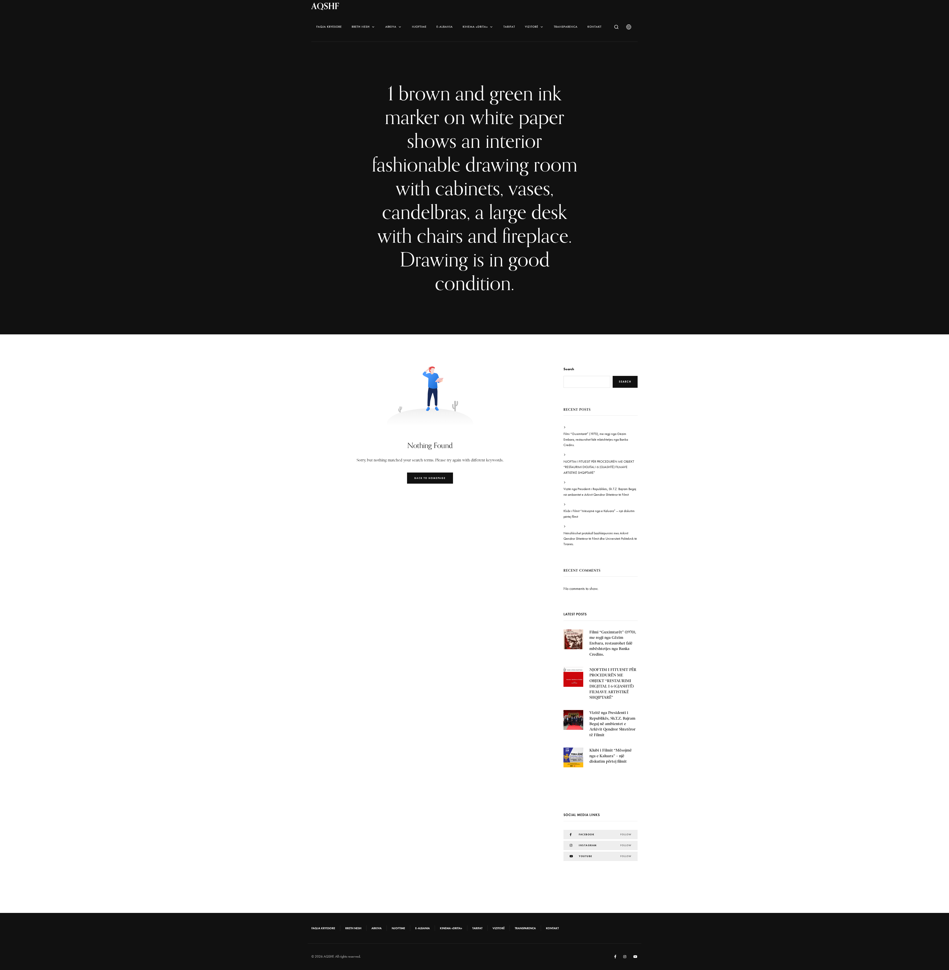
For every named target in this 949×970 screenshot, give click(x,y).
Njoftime (419, 26)
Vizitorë (531, 26)
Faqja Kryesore (329, 26)
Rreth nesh (361, 26)
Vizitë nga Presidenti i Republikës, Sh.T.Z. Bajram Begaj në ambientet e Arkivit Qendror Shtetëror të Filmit (599, 491)
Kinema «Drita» (475, 26)
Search (568, 369)
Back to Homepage (430, 478)
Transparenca (566, 26)
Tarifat (509, 26)
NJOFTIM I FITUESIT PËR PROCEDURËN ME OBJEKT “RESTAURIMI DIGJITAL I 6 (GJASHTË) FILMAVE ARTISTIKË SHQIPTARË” (598, 467)
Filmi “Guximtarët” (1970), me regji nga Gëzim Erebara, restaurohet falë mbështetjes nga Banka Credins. (595, 439)
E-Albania (444, 26)
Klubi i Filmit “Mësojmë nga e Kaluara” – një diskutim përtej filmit (599, 513)
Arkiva (390, 26)
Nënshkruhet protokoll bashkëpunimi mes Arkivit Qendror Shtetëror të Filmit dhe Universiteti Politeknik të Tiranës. (600, 538)
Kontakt (594, 26)
